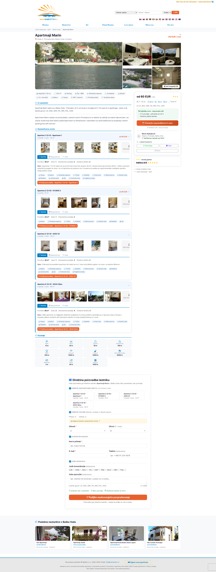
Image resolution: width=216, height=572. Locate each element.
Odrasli (72, 426)
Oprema (43, 157)
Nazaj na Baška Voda (143, 169)
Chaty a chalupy (151, 566)
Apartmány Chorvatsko (107, 568)
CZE (71, 470)
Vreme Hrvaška (108, 25)
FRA (103, 470)
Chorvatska (109, 566)
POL (122, 470)
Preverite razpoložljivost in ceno (159, 123)
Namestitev (66, 25)
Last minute (128, 25)
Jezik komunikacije (82, 466)
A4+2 (165, 102)
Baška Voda (57, 29)
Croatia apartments (139, 566)
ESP (97, 470)
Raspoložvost (55, 157)
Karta (158, 150)
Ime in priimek (75, 441)
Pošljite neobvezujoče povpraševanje (109, 497)
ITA (90, 470)
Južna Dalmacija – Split (43, 29)
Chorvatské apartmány (123, 568)
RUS (109, 470)
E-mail (72, 451)
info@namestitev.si (112, 562)
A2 (156, 102)
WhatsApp (148, 146)
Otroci (115, 426)
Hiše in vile (150, 25)
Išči (176, 12)
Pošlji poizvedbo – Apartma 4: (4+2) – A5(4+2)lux (59, 329)
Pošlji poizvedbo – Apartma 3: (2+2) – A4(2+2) (58, 276)
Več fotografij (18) (172, 86)
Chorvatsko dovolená (98, 566)
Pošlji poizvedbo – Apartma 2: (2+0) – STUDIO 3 (58, 226)
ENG (77, 470)
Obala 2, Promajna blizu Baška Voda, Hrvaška (54, 39)
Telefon (117, 451)
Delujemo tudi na (65, 566)
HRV (116, 470)
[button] (157, 161)
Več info (170, 25)
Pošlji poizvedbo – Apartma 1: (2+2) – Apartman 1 (59, 183)
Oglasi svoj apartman (139, 562)
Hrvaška (45, 25)
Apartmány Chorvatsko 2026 (123, 566)
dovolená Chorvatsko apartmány (81, 566)
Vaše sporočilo (80, 474)
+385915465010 (145, 142)
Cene (66, 157)
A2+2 (151, 102)
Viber (170, 146)
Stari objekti (90, 568)
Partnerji (97, 568)
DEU (84, 470)
